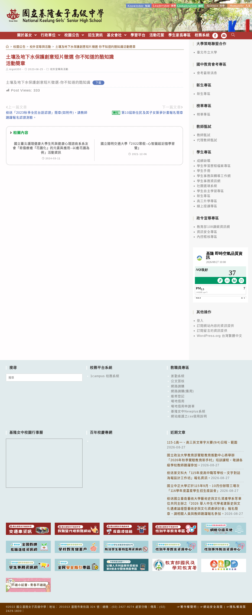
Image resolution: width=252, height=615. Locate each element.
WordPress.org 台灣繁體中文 (219, 335)
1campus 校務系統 (104, 376)
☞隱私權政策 (236, 606)
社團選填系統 (207, 186)
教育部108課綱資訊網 (213, 226)
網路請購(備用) (182, 391)
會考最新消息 (207, 73)
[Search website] (233, 35)
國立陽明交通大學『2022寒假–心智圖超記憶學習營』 (138, 146)
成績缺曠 (203, 160)
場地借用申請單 (183, 406)
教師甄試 (203, 135)
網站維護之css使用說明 (189, 416)
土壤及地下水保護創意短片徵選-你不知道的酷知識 (48, 82)
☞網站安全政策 (211, 606)
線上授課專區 (207, 206)
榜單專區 (203, 114)
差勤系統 (177, 376)
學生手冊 (203, 170)
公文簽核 (177, 381)
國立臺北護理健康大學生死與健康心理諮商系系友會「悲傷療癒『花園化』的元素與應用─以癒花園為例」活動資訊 (51, 148)
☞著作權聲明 (187, 606)
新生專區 (203, 93)
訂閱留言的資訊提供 (212, 330)
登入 (200, 320)
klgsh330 (15, 69)
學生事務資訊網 (208, 181)
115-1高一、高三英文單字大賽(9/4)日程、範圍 (202, 442)
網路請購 (177, 386)
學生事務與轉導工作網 (214, 176)
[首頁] (7, 46)
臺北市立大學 (207, 52)
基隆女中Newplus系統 (188, 411)
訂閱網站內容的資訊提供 (215, 325)
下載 (98, 82)
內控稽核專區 (207, 236)
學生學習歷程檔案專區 (214, 166)
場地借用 (177, 401)
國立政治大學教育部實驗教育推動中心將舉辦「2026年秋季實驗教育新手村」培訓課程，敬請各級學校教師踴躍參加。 (205, 460)
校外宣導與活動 (59, 69)
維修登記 (177, 396)
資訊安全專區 (207, 232)
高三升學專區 (207, 201)
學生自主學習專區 (210, 191)
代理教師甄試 (207, 140)
